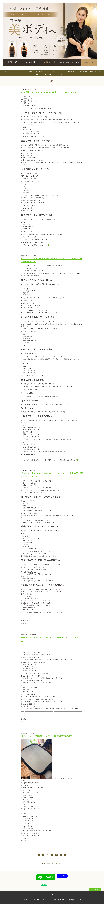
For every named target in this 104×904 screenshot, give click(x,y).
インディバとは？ (49, 71)
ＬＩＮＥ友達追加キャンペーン (62, 74)
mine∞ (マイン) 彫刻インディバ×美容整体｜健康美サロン (52, 899)
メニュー (22, 71)
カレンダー (15, 71)
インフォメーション (45, 74)
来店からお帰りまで (82, 71)
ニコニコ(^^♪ (50, 863)
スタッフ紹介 (38, 71)
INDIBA (43, 863)
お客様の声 (71, 71)
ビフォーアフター (61, 71)
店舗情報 (29, 71)
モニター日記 (60, 863)
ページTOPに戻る (95, 889)
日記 (37, 74)
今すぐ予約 (62, 876)
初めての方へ (93, 71)
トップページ (6, 71)
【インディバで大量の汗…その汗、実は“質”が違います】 (47, 736)
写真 (100, 71)
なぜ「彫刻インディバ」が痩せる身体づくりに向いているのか (50, 92)
